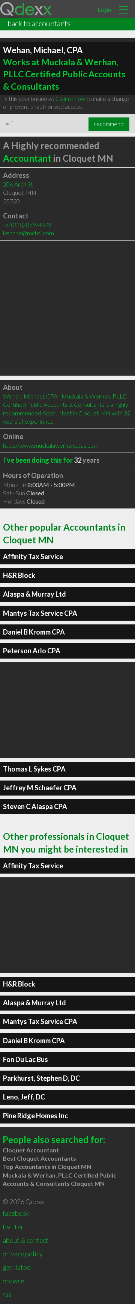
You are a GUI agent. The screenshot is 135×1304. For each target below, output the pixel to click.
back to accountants (39, 23)
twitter (13, 1227)
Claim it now (70, 98)
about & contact (25, 1240)
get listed (17, 1267)
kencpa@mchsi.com (28, 232)
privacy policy (23, 1254)
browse (13, 1281)
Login (104, 9)
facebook (16, 1213)
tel (27, 224)
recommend (109, 123)
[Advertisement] (67, 308)
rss (7, 1294)
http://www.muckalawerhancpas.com (51, 445)
